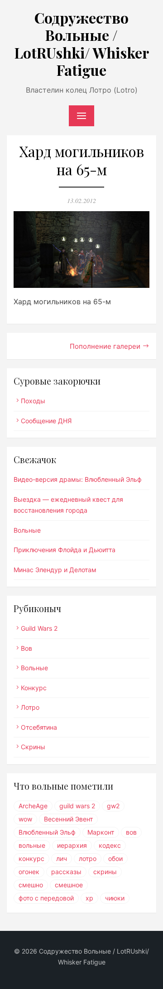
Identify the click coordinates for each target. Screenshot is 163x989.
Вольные (27, 530)
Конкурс (34, 688)
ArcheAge (33, 806)
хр (89, 898)
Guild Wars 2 (39, 628)
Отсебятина (39, 727)
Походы (33, 401)
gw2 (113, 806)
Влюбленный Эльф (47, 832)
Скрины (33, 747)
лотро (87, 858)
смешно (31, 885)
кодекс (110, 845)
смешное (69, 885)
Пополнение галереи (105, 346)
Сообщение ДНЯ (46, 421)
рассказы (66, 871)
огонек (29, 871)
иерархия (72, 845)
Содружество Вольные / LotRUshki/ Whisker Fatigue (81, 43)
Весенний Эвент (68, 819)
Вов (26, 648)
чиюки (115, 898)
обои (115, 858)
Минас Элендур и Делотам (55, 570)
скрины (105, 871)
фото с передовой (46, 898)
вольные (32, 845)
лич (61, 858)
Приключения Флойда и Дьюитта (64, 550)
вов (131, 832)
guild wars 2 (77, 806)
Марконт (100, 832)
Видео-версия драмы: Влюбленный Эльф (78, 479)
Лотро (30, 707)
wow (25, 819)
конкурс (31, 858)
